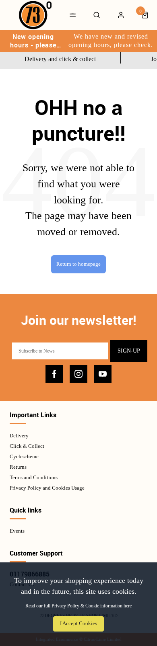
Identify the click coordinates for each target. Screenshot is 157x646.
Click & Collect (27, 446)
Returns (18, 467)
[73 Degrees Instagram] (78, 374)
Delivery (19, 436)
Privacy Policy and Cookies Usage (47, 488)
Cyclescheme (24, 456)
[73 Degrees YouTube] (103, 374)
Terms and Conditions (34, 477)
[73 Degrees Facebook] (54, 374)
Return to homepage (78, 264)
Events (17, 531)
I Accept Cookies (78, 623)
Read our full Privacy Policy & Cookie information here (78, 605)
